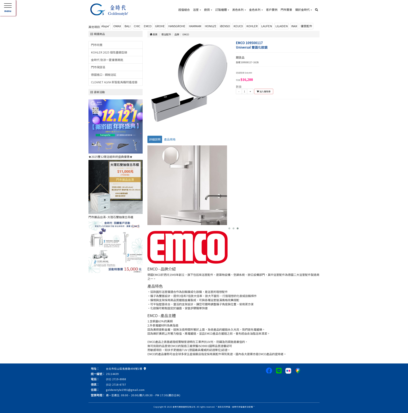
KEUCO (238, 26)
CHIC (137, 26)
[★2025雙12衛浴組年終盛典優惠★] (115, 126)
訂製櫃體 (221, 9)
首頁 (154, 34)
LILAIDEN (281, 26)
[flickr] (288, 370)
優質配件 (306, 26)
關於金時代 (302, 9)
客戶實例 (271, 9)
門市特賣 (96, 45)
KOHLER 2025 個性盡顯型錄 (109, 52)
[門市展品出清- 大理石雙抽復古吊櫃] (115, 186)
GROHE (160, 26)
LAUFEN (266, 26)
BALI (127, 26)
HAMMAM (195, 26)
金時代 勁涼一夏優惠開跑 (107, 60)
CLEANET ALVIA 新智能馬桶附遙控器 (114, 82)
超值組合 (184, 9)
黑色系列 (238, 9)
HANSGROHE (176, 26)
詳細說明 (154, 139)
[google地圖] (145, 368)
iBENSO (225, 26)
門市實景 (286, 9)
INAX (294, 26)
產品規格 (169, 139)
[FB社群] (269, 370)
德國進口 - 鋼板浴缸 (103, 74)
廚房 (207, 9)
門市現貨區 (98, 67)
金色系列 (255, 9)
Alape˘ (105, 26)
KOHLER (252, 26)
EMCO (148, 26)
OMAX (117, 26)
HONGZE (210, 26)
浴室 (196, 9)
